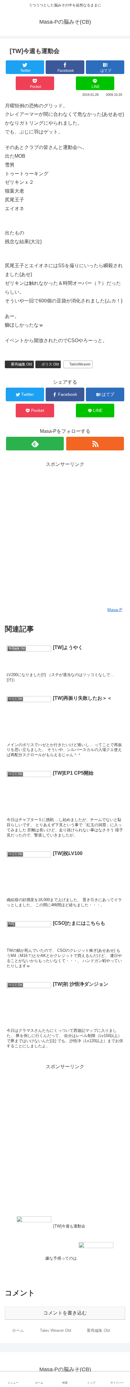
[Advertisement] (65, 534)
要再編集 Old (21, 364)
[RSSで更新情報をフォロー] (95, 443)
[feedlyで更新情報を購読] (35, 443)
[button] (118, 836)
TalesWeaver (80, 364)
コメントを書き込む (65, 1312)
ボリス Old (50, 364)
